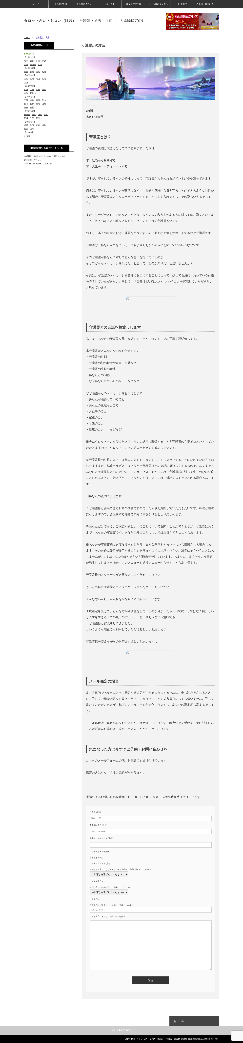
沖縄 (26, 64)
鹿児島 (33, 64)
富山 (44, 100)
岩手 (26, 125)
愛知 (38, 104)
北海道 (27, 136)
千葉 (32, 118)
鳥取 (32, 79)
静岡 (32, 107)
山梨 (44, 104)
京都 (38, 89)
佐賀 (44, 61)
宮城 (26, 129)
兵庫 (26, 89)
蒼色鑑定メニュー (85, 4)
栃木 (46, 114)
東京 (34, 114)
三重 (26, 100)
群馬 (38, 118)
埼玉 (40, 114)
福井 (32, 100)
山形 (32, 129)
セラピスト (109, 4)
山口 (26, 82)
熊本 (26, 61)
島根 (44, 79)
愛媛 (26, 72)
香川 (32, 72)
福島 (44, 125)
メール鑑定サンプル (158, 4)
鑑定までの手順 (133, 4)
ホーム (36, 4)
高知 (44, 72)
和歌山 (33, 93)
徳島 (38, 72)
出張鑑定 (182, 4)
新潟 (26, 104)
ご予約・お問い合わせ (207, 4)
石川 (38, 100)
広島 (26, 79)
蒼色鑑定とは (60, 4)
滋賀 (44, 89)
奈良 (26, 93)
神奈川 (27, 114)
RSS (181, 1020)
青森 (38, 125)
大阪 (32, 89)
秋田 (32, 125)
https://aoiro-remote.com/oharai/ (38, 163)
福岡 (40, 64)
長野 (32, 104)
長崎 (38, 61)
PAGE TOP (124, 1030)
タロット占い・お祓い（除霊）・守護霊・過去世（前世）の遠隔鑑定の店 (84, 21)
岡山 (38, 79)
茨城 (26, 118)
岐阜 (26, 107)
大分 (32, 61)
